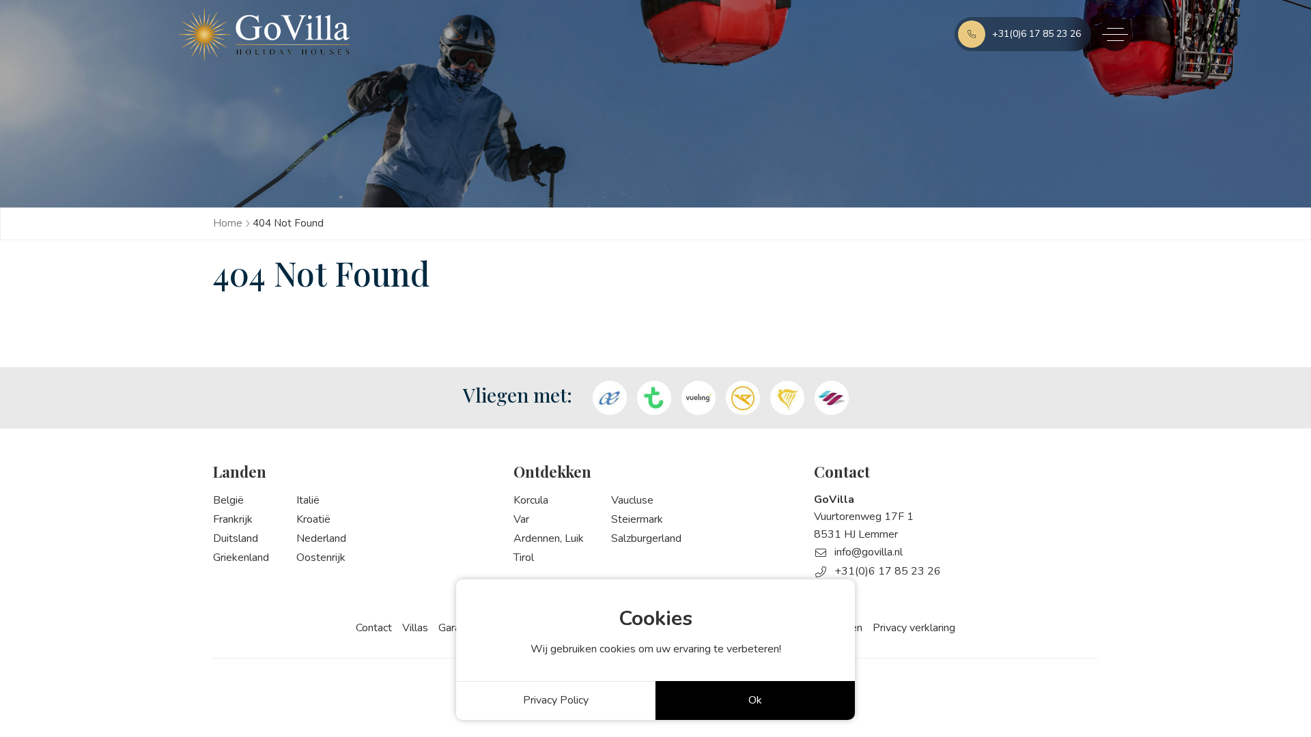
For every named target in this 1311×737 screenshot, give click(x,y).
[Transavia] (654, 398)
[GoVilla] (264, 34)
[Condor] (743, 398)
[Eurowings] (832, 398)
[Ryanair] (787, 398)
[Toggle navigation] (1115, 34)
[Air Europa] (610, 398)
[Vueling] (698, 398)
